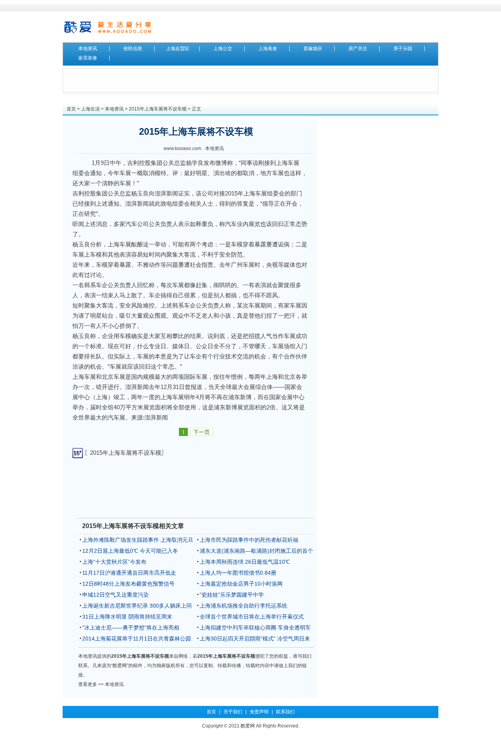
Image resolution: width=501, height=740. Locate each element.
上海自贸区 (177, 48)
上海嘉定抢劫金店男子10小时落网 (241, 584)
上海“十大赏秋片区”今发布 (114, 562)
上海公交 (222, 48)
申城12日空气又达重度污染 (115, 595)
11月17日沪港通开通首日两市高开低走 (129, 573)
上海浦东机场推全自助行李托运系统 (243, 605)
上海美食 (267, 48)
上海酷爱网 (108, 26)
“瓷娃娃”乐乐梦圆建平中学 (232, 595)
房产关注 (357, 48)
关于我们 (232, 712)
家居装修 (87, 58)
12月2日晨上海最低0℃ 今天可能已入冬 (130, 551)
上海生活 (90, 109)
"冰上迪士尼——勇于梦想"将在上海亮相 (130, 627)
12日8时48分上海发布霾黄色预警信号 (128, 584)
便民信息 (132, 48)
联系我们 (285, 712)
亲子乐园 (402, 48)
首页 (71, 109)
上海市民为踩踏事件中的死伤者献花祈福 (249, 540)
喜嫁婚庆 (312, 48)
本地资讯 (87, 48)
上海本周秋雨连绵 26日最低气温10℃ (245, 562)
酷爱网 (248, 726)
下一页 (201, 432)
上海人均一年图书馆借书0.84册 (238, 573)
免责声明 (259, 712)
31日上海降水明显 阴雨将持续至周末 (127, 616)
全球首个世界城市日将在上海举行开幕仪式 (252, 616)
